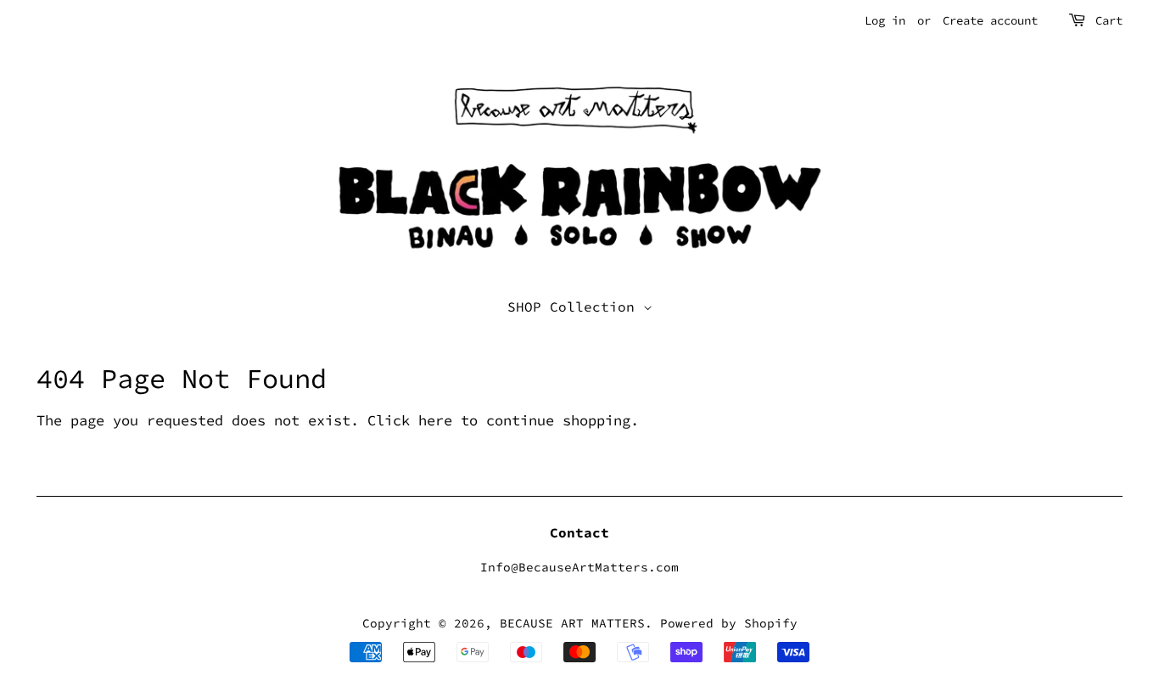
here (435, 420)
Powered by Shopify (729, 623)
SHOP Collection (575, 306)
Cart (1109, 20)
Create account (990, 20)
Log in (885, 20)
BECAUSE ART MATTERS (572, 623)
